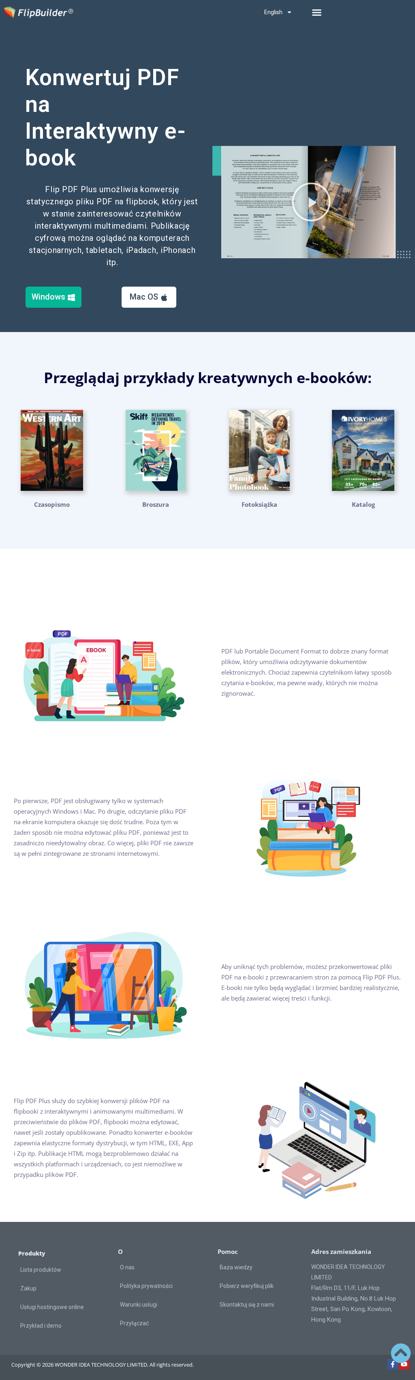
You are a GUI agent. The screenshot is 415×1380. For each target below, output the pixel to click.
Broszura (155, 504)
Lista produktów (40, 1269)
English (273, 12)
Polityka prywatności (146, 1286)
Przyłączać (134, 1323)
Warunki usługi (138, 1304)
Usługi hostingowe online (52, 1307)
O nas (127, 1267)
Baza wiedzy (236, 1267)
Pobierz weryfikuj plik (247, 1286)
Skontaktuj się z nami (247, 1304)
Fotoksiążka (259, 504)
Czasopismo (52, 504)
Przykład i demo (41, 1325)
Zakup (28, 1288)
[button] (317, 12)
